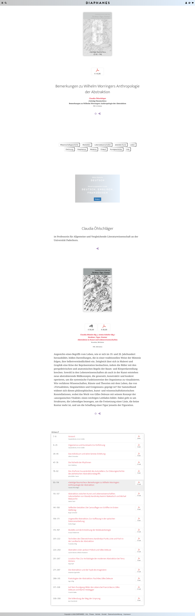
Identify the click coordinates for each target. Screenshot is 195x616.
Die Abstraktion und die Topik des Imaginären (87, 570)
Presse (91, 614)
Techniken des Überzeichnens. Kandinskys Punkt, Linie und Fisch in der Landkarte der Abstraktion (96, 540)
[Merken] (95, 114)
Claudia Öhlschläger (97, 98)
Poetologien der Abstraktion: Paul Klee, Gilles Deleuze (90, 578)
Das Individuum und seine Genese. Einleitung (87, 454)
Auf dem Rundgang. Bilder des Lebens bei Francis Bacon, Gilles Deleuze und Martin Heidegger (94, 588)
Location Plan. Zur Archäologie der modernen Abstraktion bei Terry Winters (96, 560)
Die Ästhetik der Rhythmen (79, 462)
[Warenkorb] (193, 3)
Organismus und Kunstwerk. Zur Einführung (86, 445)
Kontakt (104, 614)
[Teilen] (99, 114)
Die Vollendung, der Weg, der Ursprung (84, 598)
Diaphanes (97, 2)
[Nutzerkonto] (186, 3)
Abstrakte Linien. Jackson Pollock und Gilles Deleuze (89, 550)
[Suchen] (5, 3)
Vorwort (71, 436)
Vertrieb (97, 614)
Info (87, 614)
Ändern (97, 199)
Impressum (127, 614)
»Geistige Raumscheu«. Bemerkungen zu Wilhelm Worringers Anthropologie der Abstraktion (93, 484)
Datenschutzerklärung (115, 614)
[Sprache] (189, 3)
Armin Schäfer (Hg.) (106, 335)
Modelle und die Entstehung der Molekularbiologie (89, 530)
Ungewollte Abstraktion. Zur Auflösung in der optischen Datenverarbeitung (91, 520)
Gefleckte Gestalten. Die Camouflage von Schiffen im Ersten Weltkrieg (93, 509)
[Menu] (2, 3)
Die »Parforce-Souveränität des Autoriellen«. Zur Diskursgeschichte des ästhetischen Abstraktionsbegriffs (96, 472)
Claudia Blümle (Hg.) (89, 335)
